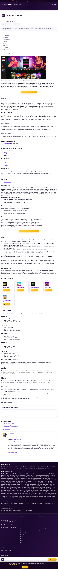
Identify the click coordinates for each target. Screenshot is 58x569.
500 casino (29, 485)
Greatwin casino (14, 481)
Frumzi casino (41, 473)
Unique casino (49, 481)
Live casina (22, 534)
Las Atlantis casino (21, 497)
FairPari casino (7, 484)
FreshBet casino (50, 478)
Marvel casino (7, 488)
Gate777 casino (50, 479)
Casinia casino (53, 490)
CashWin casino (30, 488)
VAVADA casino (17, 488)
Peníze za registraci (22, 468)
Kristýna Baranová (4, 18)
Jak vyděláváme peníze (43, 518)
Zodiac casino (45, 484)
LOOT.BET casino (43, 478)
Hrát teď (6, 290)
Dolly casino (4, 494)
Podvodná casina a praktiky (11, 510)
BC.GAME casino (49, 491)
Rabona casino (7, 490)
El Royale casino (53, 493)
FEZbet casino (47, 493)
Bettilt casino (15, 493)
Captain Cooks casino (21, 491)
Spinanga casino (48, 488)
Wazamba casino (24, 482)
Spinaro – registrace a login (9, 423)
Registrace (6, 35)
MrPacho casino (23, 473)
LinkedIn (15, 439)
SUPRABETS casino (36, 479)
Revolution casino (18, 485)
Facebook (19, 439)
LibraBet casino (11, 476)
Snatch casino (35, 496)
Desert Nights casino (36, 476)
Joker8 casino (28, 481)
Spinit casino (24, 485)
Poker (21, 540)
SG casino (29, 475)
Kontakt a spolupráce (12, 452)
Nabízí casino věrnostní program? (11, 411)
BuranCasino (42, 487)
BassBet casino (39, 490)
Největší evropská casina (33, 504)
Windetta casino (49, 476)
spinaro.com (7, 429)
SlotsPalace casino (34, 494)
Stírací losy (33, 7)
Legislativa (3, 510)
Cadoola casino (23, 487)
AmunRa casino (13, 490)
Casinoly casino (29, 479)
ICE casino (27, 497)
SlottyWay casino (15, 494)
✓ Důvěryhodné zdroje (6, 24)
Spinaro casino (36, 488)
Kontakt (5, 51)
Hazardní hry (20, 7)
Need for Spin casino (12, 479)
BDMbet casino (4, 485)
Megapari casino (23, 475)
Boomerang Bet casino (8, 478)
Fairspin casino (26, 484)
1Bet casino (41, 494)
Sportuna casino (46, 475)
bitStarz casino (34, 493)
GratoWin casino (43, 482)
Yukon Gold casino (16, 478)
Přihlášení (6, 37)
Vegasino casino (4, 479)
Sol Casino (49, 482)
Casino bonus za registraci (11, 466)
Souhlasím (25, 566)
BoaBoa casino (37, 487)
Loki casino (54, 494)
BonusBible (3, 12)
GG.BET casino (14, 497)
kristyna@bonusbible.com (16, 441)
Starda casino (8, 481)
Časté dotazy (7, 53)
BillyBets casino (48, 487)
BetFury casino (10, 475)
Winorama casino (20, 490)
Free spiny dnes (15, 468)
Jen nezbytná (32, 566)
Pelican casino (33, 490)
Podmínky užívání (42, 530)
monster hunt (48, 287)
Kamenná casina (23, 532)
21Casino (46, 485)
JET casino (18, 482)
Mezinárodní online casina (49, 503)
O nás (40, 522)
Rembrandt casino (24, 478)
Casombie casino (28, 493)
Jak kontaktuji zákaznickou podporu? (11, 415)
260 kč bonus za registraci (6, 468)
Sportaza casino (4, 476)
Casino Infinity (18, 479)
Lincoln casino (23, 488)
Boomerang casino (16, 487)
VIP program (7, 45)
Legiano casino (4, 491)
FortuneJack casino (40, 497)
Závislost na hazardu (20, 510)
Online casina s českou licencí (44, 528)
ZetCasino (33, 475)
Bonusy (8, 7)
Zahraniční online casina (5, 503)
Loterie (27, 7)
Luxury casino (10, 487)
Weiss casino (34, 485)
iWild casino (10, 491)
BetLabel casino (22, 496)
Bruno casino (9, 494)
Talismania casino (7, 497)
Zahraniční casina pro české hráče (17, 503)
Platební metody (41, 7)
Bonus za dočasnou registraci (41, 466)
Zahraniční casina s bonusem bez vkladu (20, 504)
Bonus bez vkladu (19, 466)
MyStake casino (47, 473)
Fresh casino (23, 476)
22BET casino (53, 473)
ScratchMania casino (47, 494)
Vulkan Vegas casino (46, 490)
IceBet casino (28, 491)
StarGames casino (15, 496)
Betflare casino (31, 478)
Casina (2, 7)
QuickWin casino (16, 475)
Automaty (14, 7)
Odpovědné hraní (42, 524)
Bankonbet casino (30, 487)
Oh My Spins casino (21, 481)
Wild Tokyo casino (40, 485)
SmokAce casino (41, 493)
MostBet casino (16, 473)
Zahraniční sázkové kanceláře (6, 504)
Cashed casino (37, 478)
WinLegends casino (35, 491)
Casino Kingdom (17, 476)
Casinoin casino (36, 482)
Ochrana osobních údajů (43, 526)
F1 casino (12, 488)
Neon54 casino (42, 488)
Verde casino (49, 496)
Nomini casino (35, 473)
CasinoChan (3, 493)
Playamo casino (44, 479)
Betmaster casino (51, 484)
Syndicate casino (22, 494)
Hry (5, 43)
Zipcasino (3, 496)
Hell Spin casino (52, 485)
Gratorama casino (33, 497)
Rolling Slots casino (39, 475)
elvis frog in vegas (35, 287)
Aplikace (6, 47)
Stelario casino (4, 487)
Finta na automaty (27, 503)
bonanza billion (20, 287)
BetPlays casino (29, 473)
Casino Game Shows (24, 524)
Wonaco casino (9, 493)
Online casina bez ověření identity (38, 503)
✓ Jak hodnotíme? (16, 24)
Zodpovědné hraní (28, 510)
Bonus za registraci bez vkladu (31, 468)
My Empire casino (11, 485)
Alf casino (24, 479)
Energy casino (28, 476)
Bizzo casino (52, 475)
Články (48, 7)
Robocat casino (13, 482)
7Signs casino (39, 484)
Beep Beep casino (33, 484)
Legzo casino (30, 482)
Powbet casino (34, 481)
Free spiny (3, 466)
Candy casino (8, 496)
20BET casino (3, 475)
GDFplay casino (27, 490)
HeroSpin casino (20, 484)
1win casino (28, 494)
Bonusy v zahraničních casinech (29, 466)
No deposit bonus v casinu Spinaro (11, 426)
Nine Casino (3, 473)
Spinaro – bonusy (7, 425)
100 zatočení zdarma (51, 466)
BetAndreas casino (42, 496)
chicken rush (6, 287)
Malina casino (6, 482)
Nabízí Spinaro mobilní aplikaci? (10, 407)
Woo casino (15, 491)
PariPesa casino (13, 484)
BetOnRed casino (9, 473)
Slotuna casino (42, 491)
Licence (6, 49)
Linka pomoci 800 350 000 (6, 550)
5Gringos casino (21, 493)
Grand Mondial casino (42, 481)
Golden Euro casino (29, 496)
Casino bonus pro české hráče (43, 468)
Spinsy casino (42, 476)
